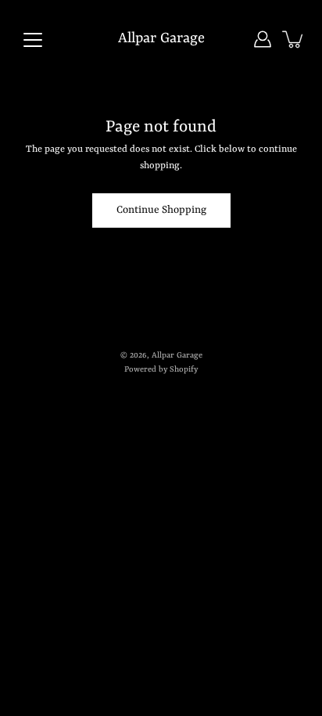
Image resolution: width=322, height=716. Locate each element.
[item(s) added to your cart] (293, 39)
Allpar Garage (161, 39)
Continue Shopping (161, 210)
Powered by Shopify (161, 369)
